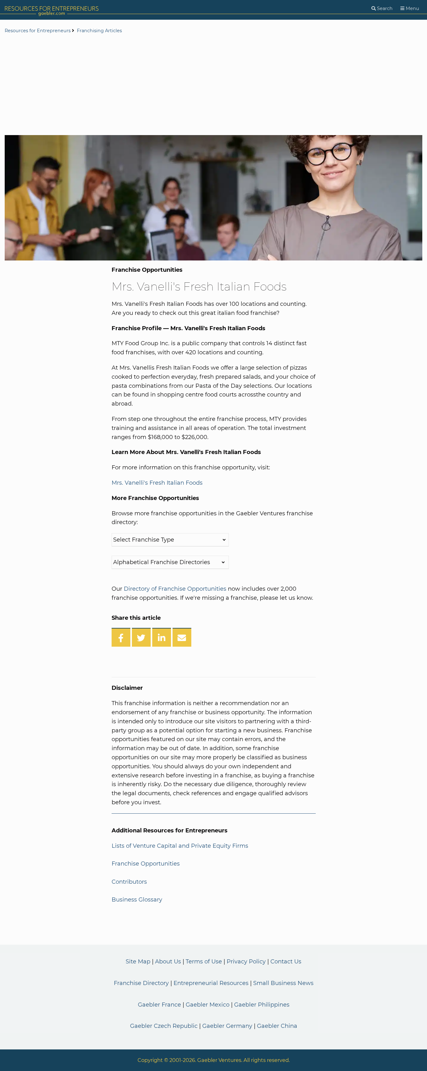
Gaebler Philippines (261, 1004)
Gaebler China (277, 1026)
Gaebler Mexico (207, 1004)
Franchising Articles (99, 30)
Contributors (129, 881)
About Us (168, 961)
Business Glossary (137, 899)
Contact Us (285, 961)
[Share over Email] (182, 637)
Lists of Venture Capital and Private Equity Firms (180, 845)
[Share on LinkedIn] (161, 637)
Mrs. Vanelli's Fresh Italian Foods (157, 482)
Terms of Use (204, 961)
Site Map (138, 961)
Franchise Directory (141, 983)
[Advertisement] (213, 85)
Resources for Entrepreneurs (38, 30)
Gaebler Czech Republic (164, 1026)
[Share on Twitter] (141, 637)
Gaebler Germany (227, 1026)
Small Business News (283, 983)
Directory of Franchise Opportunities (175, 588)
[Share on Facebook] (121, 637)
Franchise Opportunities (146, 863)
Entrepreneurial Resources (211, 983)
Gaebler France (159, 1004)
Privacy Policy (246, 961)
